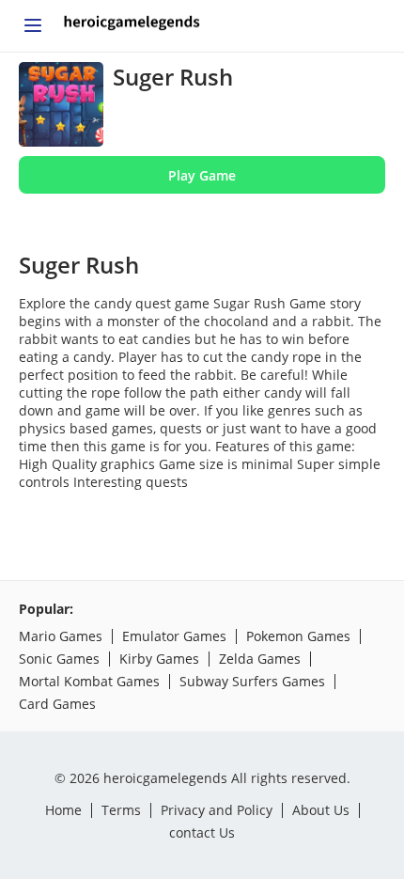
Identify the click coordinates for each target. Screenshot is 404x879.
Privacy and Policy (216, 810)
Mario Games (60, 636)
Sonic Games (59, 658)
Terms (121, 810)
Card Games (57, 704)
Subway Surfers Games (252, 681)
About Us (321, 810)
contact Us (202, 832)
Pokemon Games (298, 636)
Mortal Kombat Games (89, 681)
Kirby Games (159, 658)
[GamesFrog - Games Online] (131, 26)
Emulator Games (174, 636)
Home (63, 810)
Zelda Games (260, 658)
